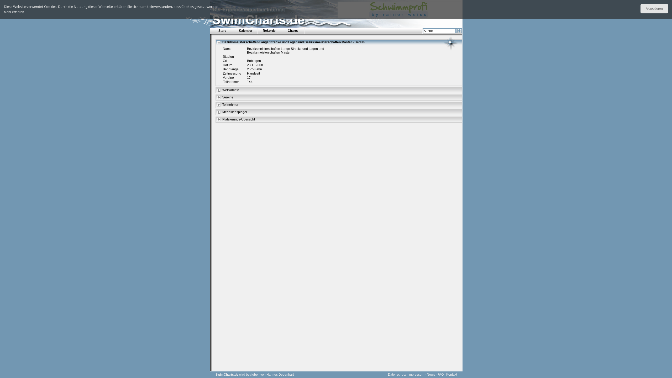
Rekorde (269, 31)
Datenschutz (397, 374)
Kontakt (451, 374)
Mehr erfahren (14, 12)
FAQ (441, 374)
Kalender (246, 31)
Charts (293, 31)
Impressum (416, 374)
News (431, 374)
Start (222, 31)
